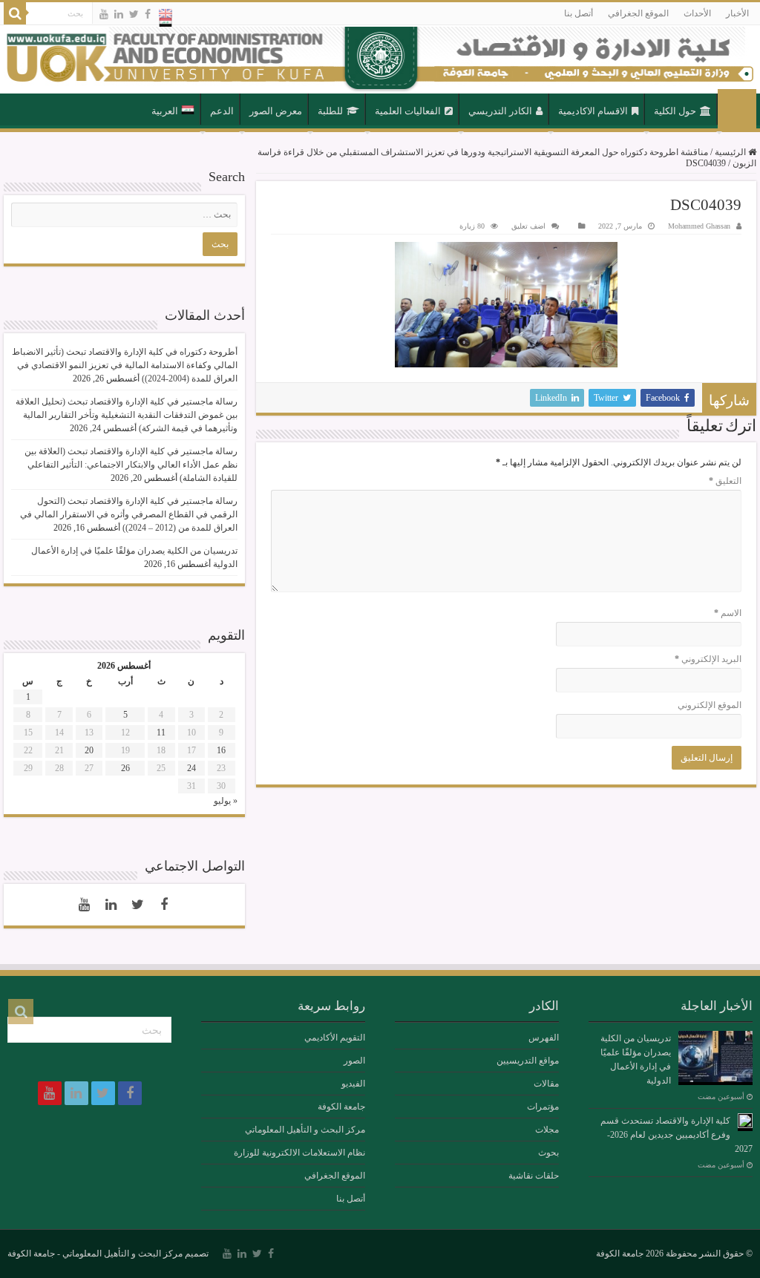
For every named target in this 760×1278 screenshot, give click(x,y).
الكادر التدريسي (500, 111)
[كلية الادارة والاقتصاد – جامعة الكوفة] (380, 59)
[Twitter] (134, 14)
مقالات (546, 1083)
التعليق (725, 481)
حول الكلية (675, 111)
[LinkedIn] (119, 14)
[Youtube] (104, 14)
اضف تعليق (528, 226)
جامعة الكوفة (341, 1106)
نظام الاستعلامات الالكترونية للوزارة (299, 1152)
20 (89, 750)
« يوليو (226, 801)
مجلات (547, 1129)
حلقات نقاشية (533, 1175)
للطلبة (330, 111)
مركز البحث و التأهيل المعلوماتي (305, 1129)
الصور (354, 1060)
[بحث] (15, 13)
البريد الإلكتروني (708, 659)
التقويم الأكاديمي (334, 1037)
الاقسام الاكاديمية (593, 111)
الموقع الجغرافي (638, 13)
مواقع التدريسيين (528, 1060)
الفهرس (543, 1037)
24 (191, 768)
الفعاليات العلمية (408, 111)
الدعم (222, 111)
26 (125, 768)
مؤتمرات (543, 1106)
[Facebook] (147, 14)
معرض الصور (275, 111)
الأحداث (697, 13)
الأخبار (737, 13)
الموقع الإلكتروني (709, 705)
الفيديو (353, 1083)
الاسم (727, 613)
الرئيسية (737, 110)
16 (221, 750)
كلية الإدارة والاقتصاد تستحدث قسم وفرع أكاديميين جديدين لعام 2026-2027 (676, 1134)
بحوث (548, 1152)
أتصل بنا (578, 13)
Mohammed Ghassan (699, 226)
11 (161, 732)
